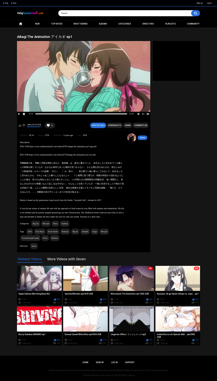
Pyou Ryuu (40, 232)
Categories (124, 24)
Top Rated (56, 24)
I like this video (20, 125)
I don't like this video (23, 125)
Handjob (85, 232)
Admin (142, 138)
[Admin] (131, 137)
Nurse (55, 224)
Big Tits (36, 224)
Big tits (75, 232)
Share (128, 125)
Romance (65, 232)
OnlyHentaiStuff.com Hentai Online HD (98, 375)
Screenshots (114, 125)
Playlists (170, 24)
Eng (6, 3)
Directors (148, 24)
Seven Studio (53, 232)
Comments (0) (140, 125)
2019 (30, 232)
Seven (34, 246)
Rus (14, 3)
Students (65, 224)
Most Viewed (81, 24)
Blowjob (46, 224)
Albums (103, 24)
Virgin (94, 232)
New (37, 24)
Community (193, 24)
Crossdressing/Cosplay (30, 238)
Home (20, 24)
